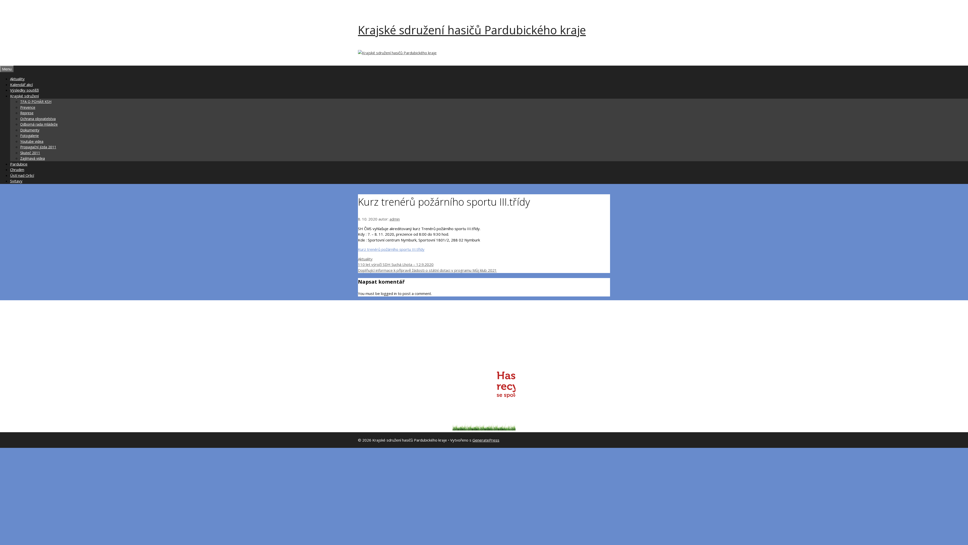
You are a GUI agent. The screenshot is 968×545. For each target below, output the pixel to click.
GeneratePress (485, 440)
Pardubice (18, 164)
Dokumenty (29, 130)
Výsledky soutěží (24, 90)
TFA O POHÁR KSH (35, 101)
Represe (27, 113)
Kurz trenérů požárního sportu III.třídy (391, 249)
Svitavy (16, 180)
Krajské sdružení (24, 95)
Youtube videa (31, 141)
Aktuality (17, 78)
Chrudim (17, 169)
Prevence (27, 107)
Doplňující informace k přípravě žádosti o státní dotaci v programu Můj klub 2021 (427, 270)
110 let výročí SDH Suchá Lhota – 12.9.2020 (396, 264)
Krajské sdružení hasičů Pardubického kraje (472, 30)
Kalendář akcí (21, 84)
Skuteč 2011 (30, 152)
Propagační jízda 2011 (38, 147)
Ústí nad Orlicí (22, 175)
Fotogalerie (29, 135)
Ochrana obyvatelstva (38, 118)
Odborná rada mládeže (39, 124)
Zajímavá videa (32, 158)
